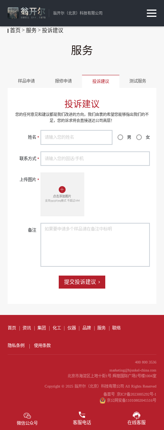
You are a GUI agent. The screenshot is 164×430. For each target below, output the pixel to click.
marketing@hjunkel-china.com (132, 370)
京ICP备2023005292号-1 (136, 394)
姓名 (33, 137)
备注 (32, 230)
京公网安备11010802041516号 (131, 400)
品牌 (86, 328)
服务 (31, 30)
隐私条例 (16, 345)
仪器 (72, 328)
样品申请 (26, 81)
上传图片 (29, 179)
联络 (116, 328)
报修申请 (63, 81)
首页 (15, 30)
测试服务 (137, 81)
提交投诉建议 (80, 282)
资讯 (27, 328)
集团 (41, 328)
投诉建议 (100, 81)
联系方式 (29, 158)
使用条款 (42, 345)
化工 (57, 328)
